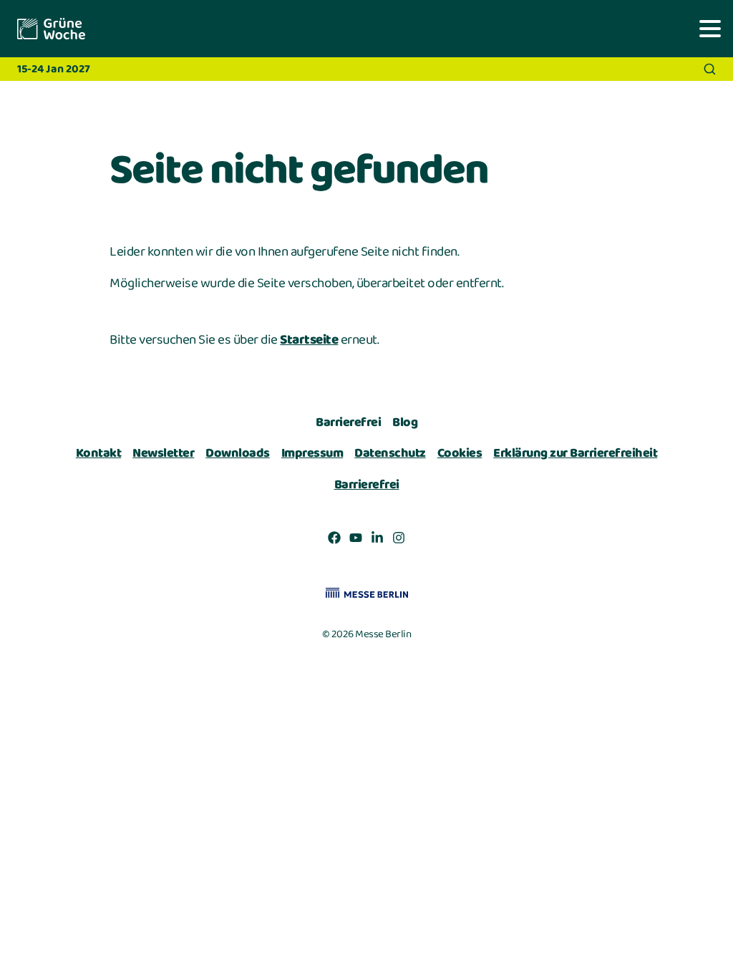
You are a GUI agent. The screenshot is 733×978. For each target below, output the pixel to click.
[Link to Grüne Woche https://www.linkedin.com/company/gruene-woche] (377, 541)
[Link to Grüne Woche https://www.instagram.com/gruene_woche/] (398, 541)
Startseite (309, 340)
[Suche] (709, 69)
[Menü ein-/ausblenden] (709, 28)
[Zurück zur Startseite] (49, 28)
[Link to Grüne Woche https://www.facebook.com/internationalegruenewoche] (334, 541)
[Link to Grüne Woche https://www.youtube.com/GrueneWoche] (355, 541)
